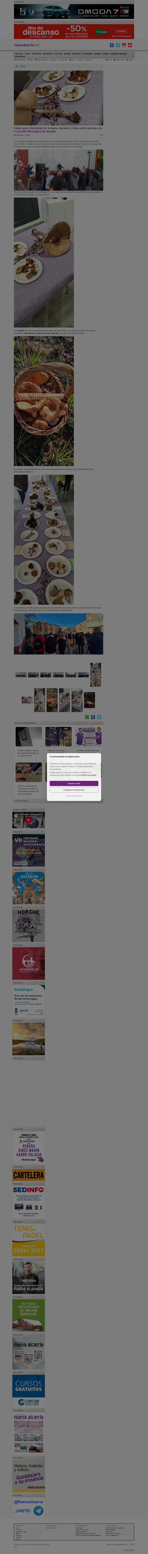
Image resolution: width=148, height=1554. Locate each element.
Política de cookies (88, 775)
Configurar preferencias (74, 790)
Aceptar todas (74, 783)
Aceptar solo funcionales (74, 796)
